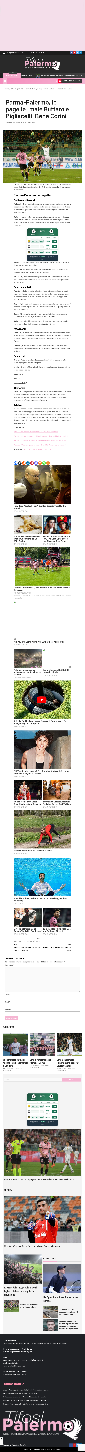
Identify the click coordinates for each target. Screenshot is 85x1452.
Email (7, 1002)
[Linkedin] (28, 463)
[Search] (56, 81)
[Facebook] (16, 463)
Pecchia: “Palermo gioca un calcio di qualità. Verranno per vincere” (40, 445)
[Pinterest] (32, 463)
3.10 (37, 241)
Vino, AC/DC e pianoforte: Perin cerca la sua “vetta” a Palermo (32, 1246)
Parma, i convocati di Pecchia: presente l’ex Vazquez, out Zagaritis (40, 441)
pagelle (20, 941)
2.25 (41, 241)
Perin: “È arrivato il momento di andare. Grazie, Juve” (20, 1393)
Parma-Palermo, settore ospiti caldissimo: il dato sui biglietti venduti (40, 436)
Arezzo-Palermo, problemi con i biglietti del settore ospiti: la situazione (20, 1291)
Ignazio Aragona (21, 1372)
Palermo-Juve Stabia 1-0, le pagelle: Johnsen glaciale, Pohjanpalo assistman (39, 1179)
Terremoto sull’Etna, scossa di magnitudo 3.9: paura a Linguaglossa (68, 1311)
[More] (48, 463)
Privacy (1, 1441)
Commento (9, 965)
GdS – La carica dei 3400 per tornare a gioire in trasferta (36, 432)
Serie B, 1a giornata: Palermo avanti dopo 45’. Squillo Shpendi (68, 1062)
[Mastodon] (36, 463)
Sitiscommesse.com (42, 1121)
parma (32, 941)
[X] (20, 463)
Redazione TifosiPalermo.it (15, 122)
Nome (7, 995)
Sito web (8, 1009)
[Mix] (40, 463)
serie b (38, 941)
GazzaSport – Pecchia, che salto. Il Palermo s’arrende (27, 947)
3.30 (33, 241)
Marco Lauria (21, 1374)
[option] (42, 1156)
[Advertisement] (42, 35)
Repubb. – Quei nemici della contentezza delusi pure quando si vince (25, 1404)
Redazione (26, 53)
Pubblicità (34, 53)
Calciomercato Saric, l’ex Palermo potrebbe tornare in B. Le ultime (15, 1062)
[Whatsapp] (44, 463)
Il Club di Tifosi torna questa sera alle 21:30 (57, 947)
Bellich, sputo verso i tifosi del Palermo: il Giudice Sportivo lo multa (24, 1397)
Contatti (41, 53)
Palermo (26, 941)
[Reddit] (24, 463)
